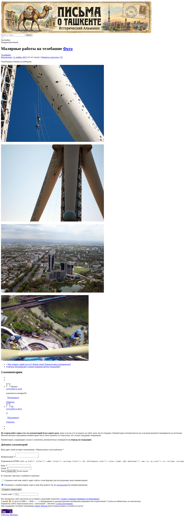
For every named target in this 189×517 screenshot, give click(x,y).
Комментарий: (8, 457)
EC (61, 57)
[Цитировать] (13, 397)
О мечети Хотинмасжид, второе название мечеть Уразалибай (33, 367)
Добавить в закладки (50, 57)
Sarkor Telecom (41, 506)
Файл (3, 471)
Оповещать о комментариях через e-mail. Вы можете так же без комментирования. (46, 485)
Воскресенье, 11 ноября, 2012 (14, 57)
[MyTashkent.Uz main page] (94, 17)
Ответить (10, 402)
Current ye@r (7, 494)
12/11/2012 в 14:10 (14, 389)
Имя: (4, 466)
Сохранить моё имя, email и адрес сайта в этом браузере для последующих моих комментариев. (46, 480)
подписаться (62, 485)
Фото (68, 48)
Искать (29, 35)
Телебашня (6, 55)
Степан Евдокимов (64, 503)
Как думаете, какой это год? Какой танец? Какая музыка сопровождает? (39, 364)
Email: (4, 468)
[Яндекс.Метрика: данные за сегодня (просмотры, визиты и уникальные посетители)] (9, 515)
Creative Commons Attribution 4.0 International (79, 499)
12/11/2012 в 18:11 (14, 409)
